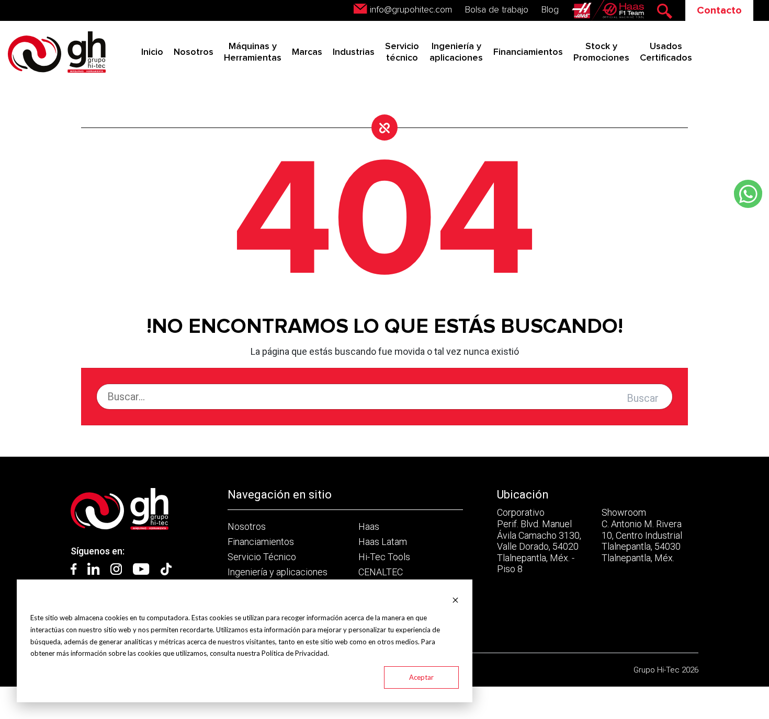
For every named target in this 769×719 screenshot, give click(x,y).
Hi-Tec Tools (384, 556)
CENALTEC (380, 571)
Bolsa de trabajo (496, 10)
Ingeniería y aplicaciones (277, 571)
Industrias (354, 52)
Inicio (152, 52)
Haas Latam (382, 541)
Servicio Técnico (262, 556)
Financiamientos (528, 52)
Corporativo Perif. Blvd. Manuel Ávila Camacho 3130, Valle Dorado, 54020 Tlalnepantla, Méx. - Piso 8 (539, 540)
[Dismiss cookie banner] (455, 599)
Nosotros (193, 52)
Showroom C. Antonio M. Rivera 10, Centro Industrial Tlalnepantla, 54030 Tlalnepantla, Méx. (642, 535)
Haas (368, 526)
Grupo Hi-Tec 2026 (666, 670)
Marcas (307, 52)
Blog (550, 10)
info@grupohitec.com (411, 10)
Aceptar (421, 677)
